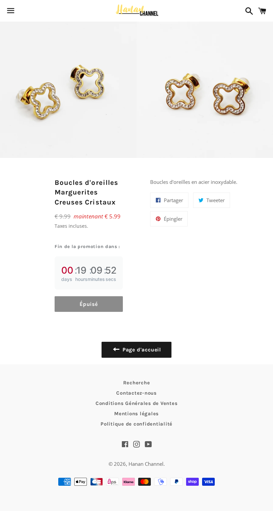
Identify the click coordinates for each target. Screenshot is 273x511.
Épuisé (89, 304)
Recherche (136, 383)
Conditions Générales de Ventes (137, 403)
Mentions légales (136, 414)
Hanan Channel (146, 463)
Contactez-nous (136, 393)
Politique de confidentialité (136, 424)
